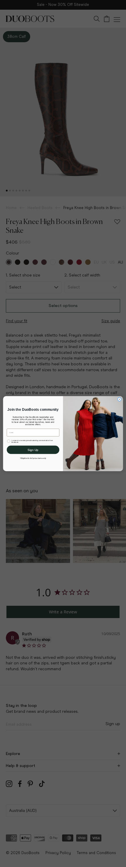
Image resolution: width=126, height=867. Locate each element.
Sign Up (33, 450)
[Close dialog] (119, 399)
